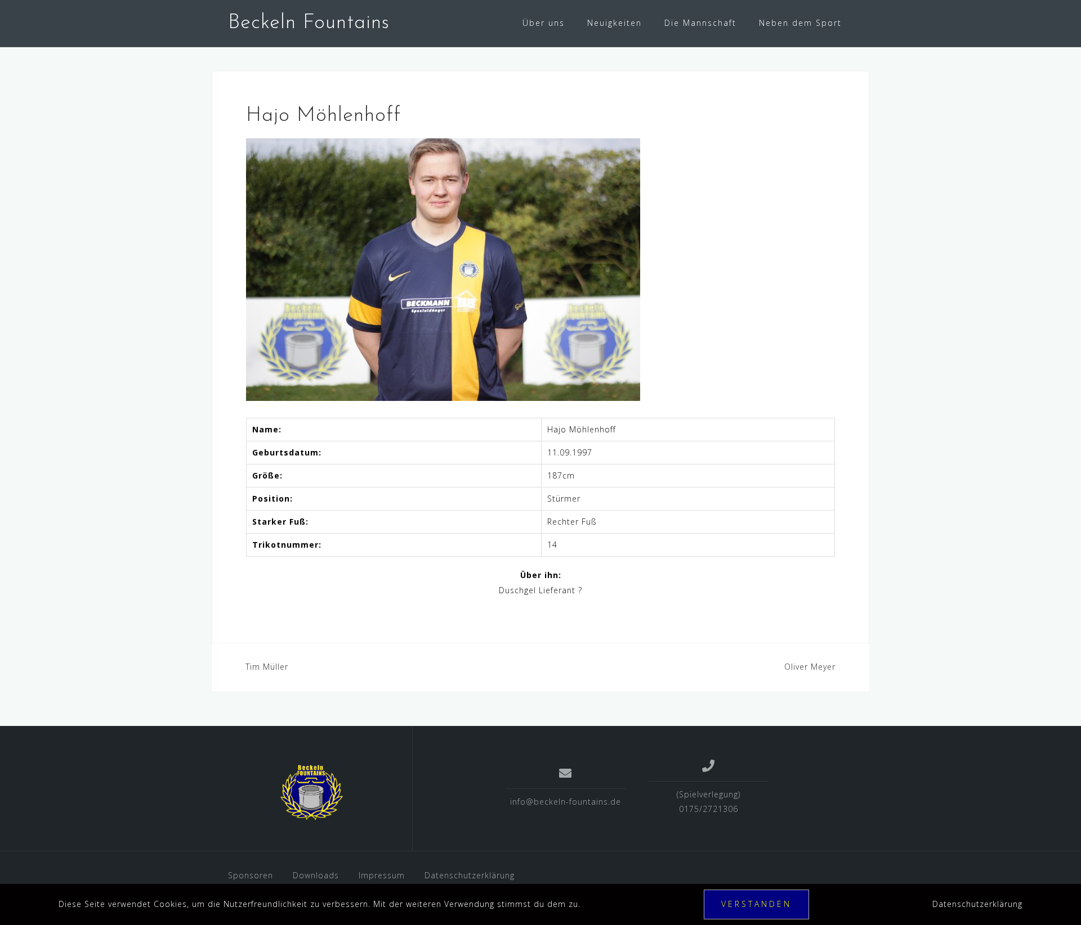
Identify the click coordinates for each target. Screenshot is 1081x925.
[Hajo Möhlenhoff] (443, 268)
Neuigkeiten (614, 22)
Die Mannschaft (700, 22)
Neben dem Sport (800, 22)
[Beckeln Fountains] (311, 792)
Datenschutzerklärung (470, 875)
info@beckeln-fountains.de (565, 801)
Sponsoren (250, 875)
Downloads (316, 875)
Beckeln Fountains (309, 23)
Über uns (543, 22)
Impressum (382, 875)
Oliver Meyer (810, 666)
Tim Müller (266, 666)
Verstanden (756, 904)
